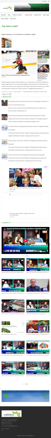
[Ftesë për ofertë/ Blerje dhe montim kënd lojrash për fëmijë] (5, 117)
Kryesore (3, 15)
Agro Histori (37, 15)
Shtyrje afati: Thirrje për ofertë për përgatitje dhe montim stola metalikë (27, 142)
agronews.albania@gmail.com (10, 425)
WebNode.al (31, 435)
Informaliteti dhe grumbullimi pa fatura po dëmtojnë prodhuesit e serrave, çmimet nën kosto (28, 103)
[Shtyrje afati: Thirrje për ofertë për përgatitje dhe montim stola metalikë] (5, 142)
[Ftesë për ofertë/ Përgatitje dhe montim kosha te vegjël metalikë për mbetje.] (5, 128)
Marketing (44, 1)
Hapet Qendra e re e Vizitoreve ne (33, 91)
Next (26, 255)
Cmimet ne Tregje (17, 15)
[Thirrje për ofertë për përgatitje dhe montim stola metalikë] (5, 157)
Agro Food (13, 18)
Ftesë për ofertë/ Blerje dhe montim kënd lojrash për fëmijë (26, 115)
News (9, 15)
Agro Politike (28, 15)
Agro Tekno (46, 15)
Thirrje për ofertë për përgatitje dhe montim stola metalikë (26, 155)
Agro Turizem (4, 18)
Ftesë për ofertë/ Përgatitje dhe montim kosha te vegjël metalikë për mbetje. (28, 128)
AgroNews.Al (20, 435)
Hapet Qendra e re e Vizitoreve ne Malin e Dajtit (19, 34)
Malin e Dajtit (44, 91)
